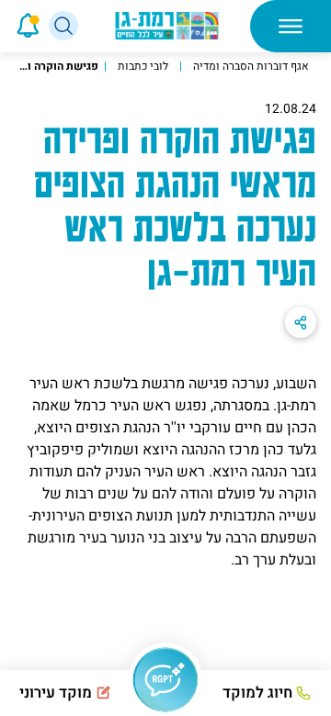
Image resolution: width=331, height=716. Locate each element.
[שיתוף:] (300, 322)
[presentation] (2, 25)
